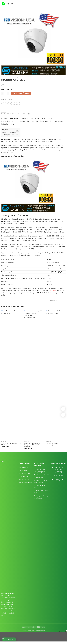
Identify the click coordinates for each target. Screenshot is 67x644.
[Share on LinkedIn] (18, 103)
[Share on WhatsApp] (2, 103)
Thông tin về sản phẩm (11, 135)
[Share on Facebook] (6, 103)
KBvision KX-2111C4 (52, 443)
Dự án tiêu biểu (24, 476)
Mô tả (3, 114)
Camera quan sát (17, 77)
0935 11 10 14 (52, 290)
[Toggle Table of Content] (17, 130)
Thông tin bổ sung (13, 114)
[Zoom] (3, 73)
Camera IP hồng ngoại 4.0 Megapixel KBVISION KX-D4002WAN (32, 444)
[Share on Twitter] (9, 103)
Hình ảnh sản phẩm (9, 132)
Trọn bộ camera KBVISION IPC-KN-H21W (11, 444)
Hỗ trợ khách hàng (25, 473)
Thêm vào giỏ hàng (21, 93)
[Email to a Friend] (12, 103)
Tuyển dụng (23, 470)
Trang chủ (5, 77)
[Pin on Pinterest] (15, 103)
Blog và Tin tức (24, 479)
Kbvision (28, 77)
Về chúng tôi (23, 467)
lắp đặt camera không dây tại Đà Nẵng (34, 290)
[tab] (3, 114)
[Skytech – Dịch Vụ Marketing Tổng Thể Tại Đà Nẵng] (7, 4)
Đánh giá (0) (26, 114)
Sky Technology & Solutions (22, 150)
